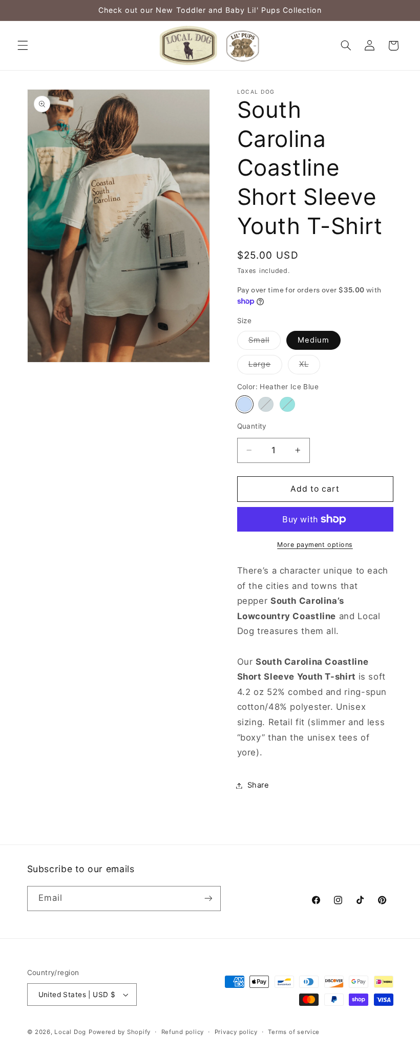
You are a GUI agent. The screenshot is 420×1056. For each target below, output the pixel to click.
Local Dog (70, 1032)
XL (309, 366)
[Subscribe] (208, 898)
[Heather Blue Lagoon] (265, 404)
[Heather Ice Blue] (244, 404)
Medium (313, 340)
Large (265, 366)
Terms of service (294, 1032)
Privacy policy (236, 1032)
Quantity (252, 426)
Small (264, 342)
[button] (22, 45)
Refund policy (182, 1032)
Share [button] (258, 785)
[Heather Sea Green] (287, 404)
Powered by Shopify (120, 1032)
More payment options (315, 544)
